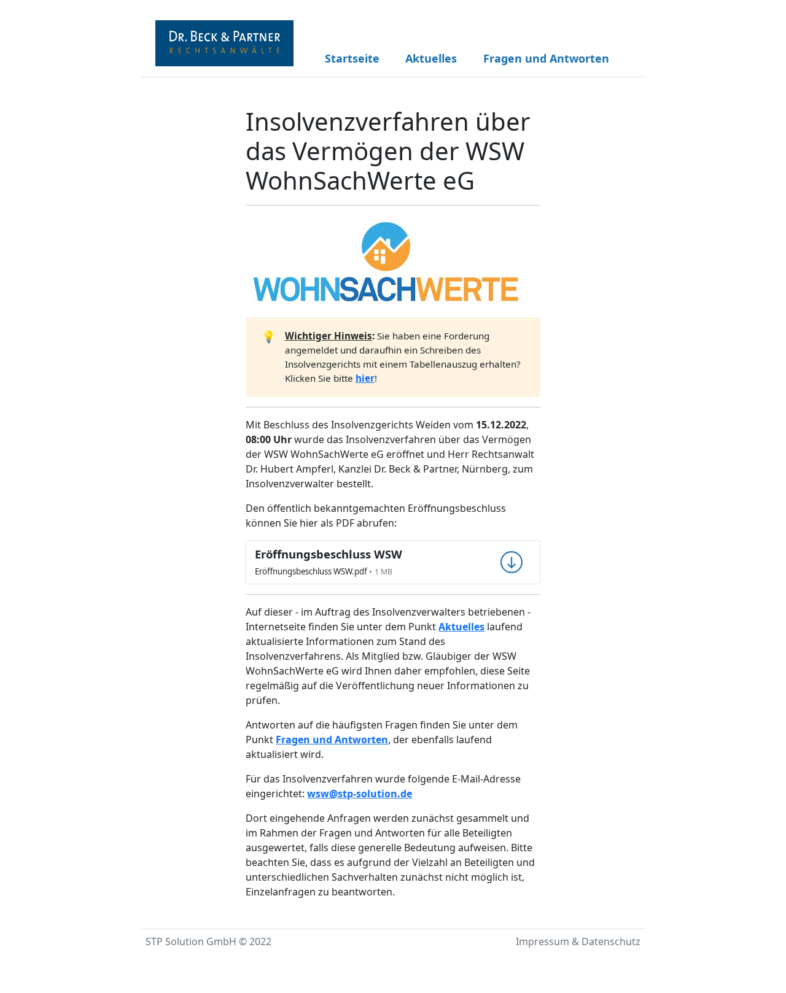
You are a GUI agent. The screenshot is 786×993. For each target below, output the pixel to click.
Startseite (352, 58)
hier (365, 378)
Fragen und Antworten (546, 58)
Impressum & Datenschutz (578, 941)
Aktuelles (431, 58)
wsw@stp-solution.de (359, 793)
